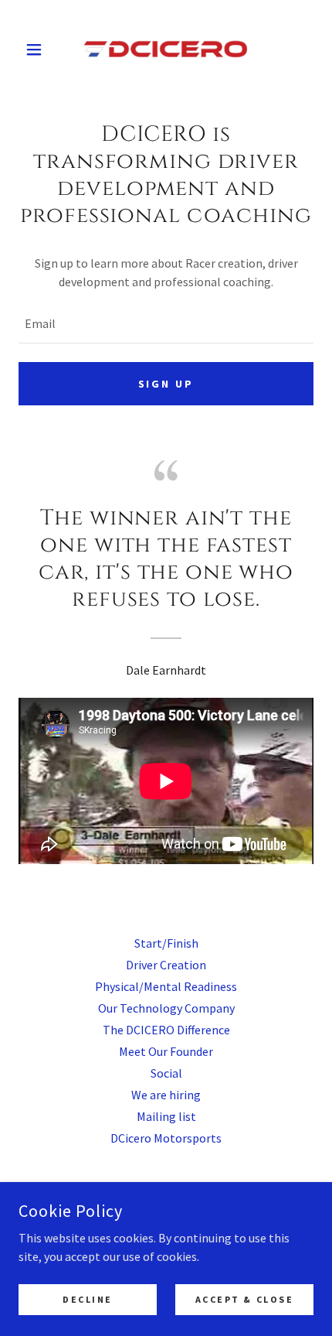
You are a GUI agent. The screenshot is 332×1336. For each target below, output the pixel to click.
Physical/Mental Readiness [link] (166, 986)
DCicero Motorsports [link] (166, 1138)
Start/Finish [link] (166, 943)
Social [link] (166, 1073)
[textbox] (166, 323)
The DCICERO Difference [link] (166, 1029)
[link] (166, 49)
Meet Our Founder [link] (166, 1051)
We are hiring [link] (166, 1094)
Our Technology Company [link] (166, 1008)
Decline (88, 1299)
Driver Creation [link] (166, 964)
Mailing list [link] (166, 1116)
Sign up (166, 384)
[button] (41, 49)
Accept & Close (244, 1299)
